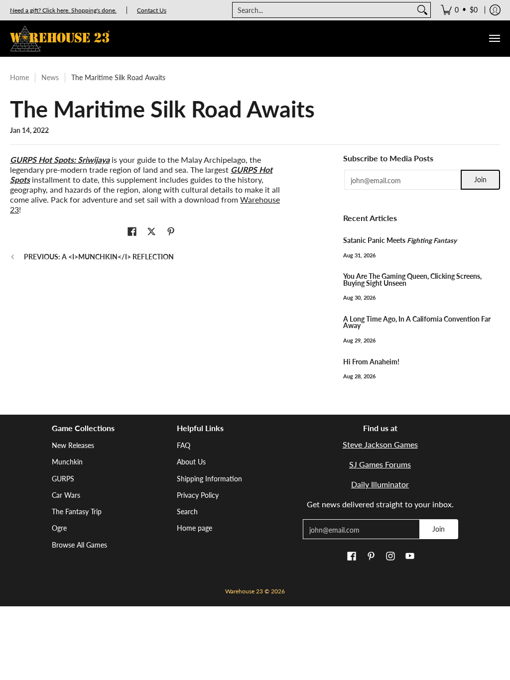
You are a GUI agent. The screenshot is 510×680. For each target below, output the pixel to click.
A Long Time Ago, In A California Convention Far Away (417, 322)
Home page (194, 528)
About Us (191, 461)
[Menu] (494, 38)
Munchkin (67, 461)
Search (187, 511)
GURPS (63, 478)
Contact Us (151, 10)
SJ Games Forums (380, 464)
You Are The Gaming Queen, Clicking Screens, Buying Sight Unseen (412, 279)
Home (19, 77)
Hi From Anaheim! (371, 362)
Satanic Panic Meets (400, 240)
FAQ (183, 445)
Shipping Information (209, 478)
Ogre (59, 528)
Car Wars (66, 495)
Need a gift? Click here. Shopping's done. (63, 10)
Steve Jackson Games (380, 444)
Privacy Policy (198, 495)
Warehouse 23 (244, 591)
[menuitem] (459, 10)
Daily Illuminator (380, 484)
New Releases (73, 445)
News (50, 77)
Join (480, 179)
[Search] (422, 9)
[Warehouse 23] (60, 38)
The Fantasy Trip (77, 511)
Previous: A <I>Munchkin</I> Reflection (99, 256)
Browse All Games (79, 545)
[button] (132, 232)
